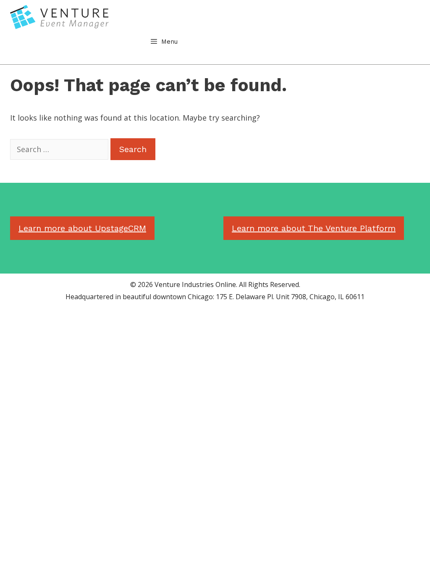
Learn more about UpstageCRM (82, 228)
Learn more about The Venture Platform (314, 228)
